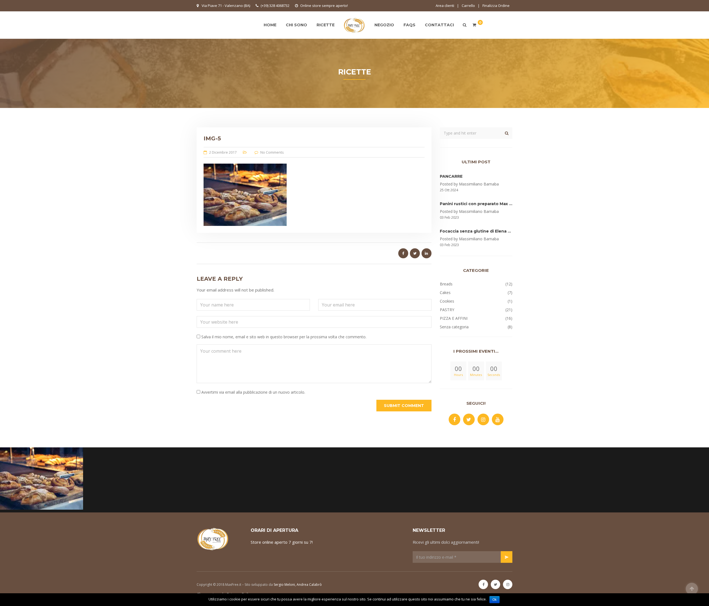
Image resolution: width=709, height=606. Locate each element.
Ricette (326, 24)
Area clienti (445, 5)
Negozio (384, 24)
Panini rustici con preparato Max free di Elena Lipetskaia (499, 203)
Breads (446, 284)
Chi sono (296, 24)
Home (270, 24)
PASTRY (447, 309)
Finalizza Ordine (496, 5)
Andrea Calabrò (309, 584)
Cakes (445, 292)
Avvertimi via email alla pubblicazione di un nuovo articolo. (253, 392)
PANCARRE (451, 176)
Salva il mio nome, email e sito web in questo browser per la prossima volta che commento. (283, 336)
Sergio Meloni (284, 584)
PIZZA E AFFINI (453, 318)
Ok (494, 600)
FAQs (409, 24)
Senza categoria (454, 326)
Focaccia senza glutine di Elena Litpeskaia (485, 231)
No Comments (272, 152)
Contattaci (439, 24)
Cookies (447, 301)
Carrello (468, 5)
